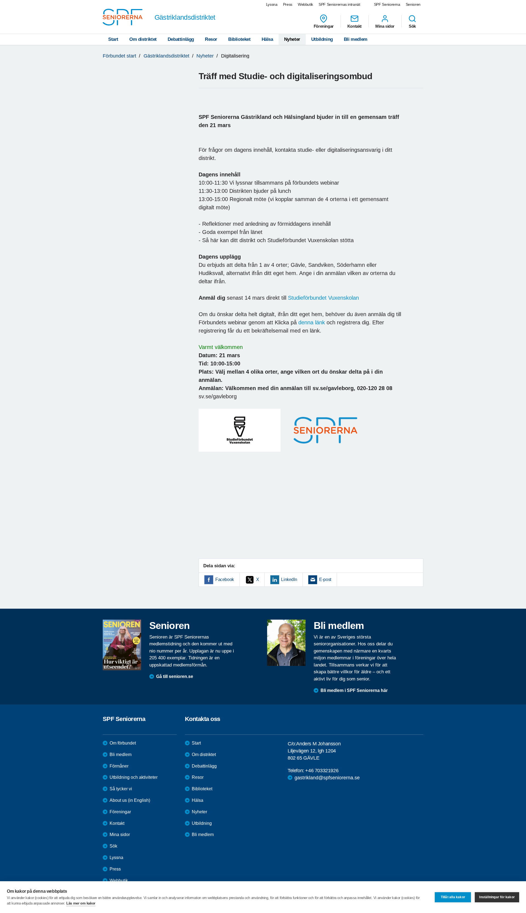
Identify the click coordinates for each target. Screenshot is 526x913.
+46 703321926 (321, 770)
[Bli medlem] (286, 643)
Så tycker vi (121, 788)
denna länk (311, 322)
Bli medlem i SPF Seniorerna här (354, 690)
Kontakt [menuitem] (354, 26)
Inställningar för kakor (497, 897)
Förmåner (119, 766)
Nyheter (292, 39)
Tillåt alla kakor (453, 897)
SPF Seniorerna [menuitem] (387, 4)
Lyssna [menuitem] (272, 4)
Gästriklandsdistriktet (166, 55)
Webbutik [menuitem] (305, 4)
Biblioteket (239, 39)
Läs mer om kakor (80, 903)
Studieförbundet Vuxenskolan (323, 298)
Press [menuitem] (287, 4)
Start (113, 39)
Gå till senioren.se (174, 676)
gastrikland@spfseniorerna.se (327, 777)
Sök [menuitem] (412, 26)
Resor (211, 39)
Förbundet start (119, 55)
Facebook (224, 579)
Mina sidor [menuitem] (385, 26)
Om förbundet (123, 743)
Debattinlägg (181, 39)
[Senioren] (122, 645)
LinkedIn (289, 579)
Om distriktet (143, 39)
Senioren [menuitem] (413, 4)
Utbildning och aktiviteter (134, 777)
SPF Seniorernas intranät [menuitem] (339, 4)
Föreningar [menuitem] (324, 26)
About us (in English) (130, 800)
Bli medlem (355, 39)
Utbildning (322, 39)
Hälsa (267, 39)
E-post (325, 579)
